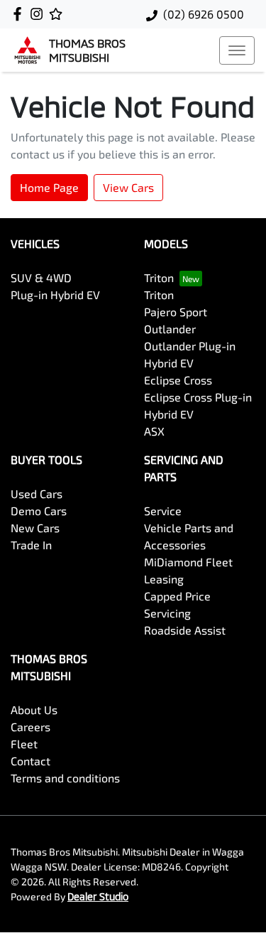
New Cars (35, 527)
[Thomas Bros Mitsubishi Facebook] (20, 14)
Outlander (170, 328)
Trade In (31, 544)
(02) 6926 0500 (203, 14)
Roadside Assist (185, 630)
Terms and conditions (65, 777)
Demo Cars (39, 510)
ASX (154, 431)
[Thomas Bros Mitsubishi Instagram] (39, 14)
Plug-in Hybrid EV (55, 294)
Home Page (49, 187)
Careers (30, 726)
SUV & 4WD (41, 277)
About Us (34, 709)
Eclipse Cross (178, 380)
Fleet (24, 743)
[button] (237, 50)
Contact (30, 760)
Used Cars (36, 493)
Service (163, 510)
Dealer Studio (97, 896)
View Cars (128, 187)
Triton (159, 277)
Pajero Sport (175, 311)
